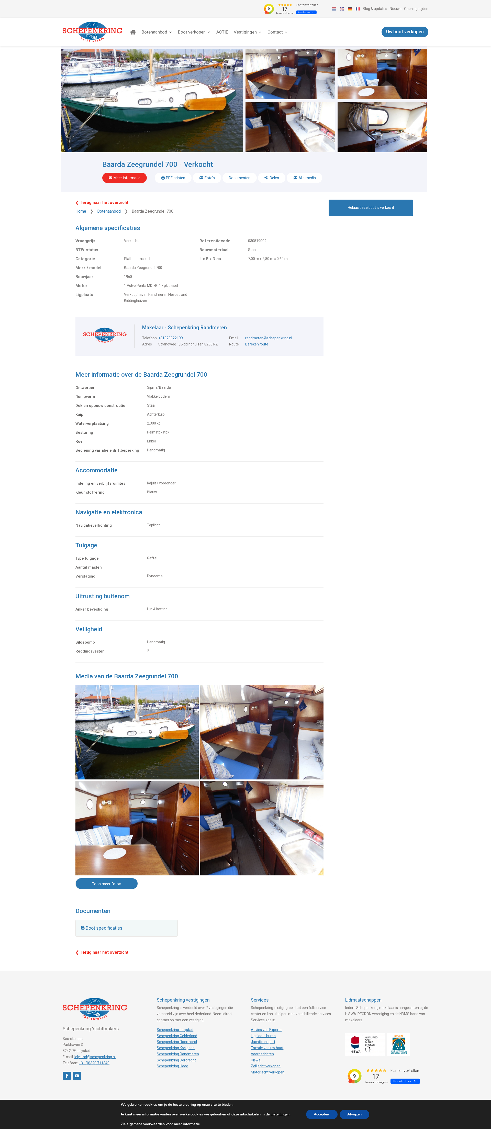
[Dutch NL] (334, 9)
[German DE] (350, 9)
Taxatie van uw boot (267, 1048)
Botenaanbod (154, 32)
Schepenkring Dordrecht (176, 1060)
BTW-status (86, 249)
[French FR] (358, 9)
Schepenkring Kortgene (176, 1048)
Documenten (239, 178)
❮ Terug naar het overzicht (101, 202)
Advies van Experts (266, 1030)
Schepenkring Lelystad (175, 1030)
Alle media (307, 178)
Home (80, 211)
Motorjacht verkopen (267, 1072)
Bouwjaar (84, 276)
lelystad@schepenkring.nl (95, 1057)
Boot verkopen (192, 32)
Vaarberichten (262, 1054)
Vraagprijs (85, 240)
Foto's (210, 178)
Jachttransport (263, 1042)
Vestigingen (245, 32)
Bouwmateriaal (213, 249)
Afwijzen (354, 1114)
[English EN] (342, 9)
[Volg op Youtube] (77, 1076)
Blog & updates (375, 9)
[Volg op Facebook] (67, 1076)
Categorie (85, 258)
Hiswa (256, 1060)
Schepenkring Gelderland (177, 1036)
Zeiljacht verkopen (266, 1066)
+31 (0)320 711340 (94, 1063)
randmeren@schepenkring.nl (268, 338)
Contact (275, 32)
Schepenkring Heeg (172, 1066)
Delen (274, 178)
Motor (81, 285)
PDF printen (175, 178)
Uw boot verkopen (405, 32)
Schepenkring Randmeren (178, 1054)
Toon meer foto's (106, 884)
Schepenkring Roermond (177, 1042)
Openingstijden (416, 9)
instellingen (280, 1114)
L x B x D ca (210, 258)
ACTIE (222, 32)
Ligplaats (84, 294)
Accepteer (322, 1114)
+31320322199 (170, 338)
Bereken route (256, 344)
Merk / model (88, 267)
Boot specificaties (104, 928)
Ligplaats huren (263, 1036)
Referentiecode (214, 240)
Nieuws (395, 9)
